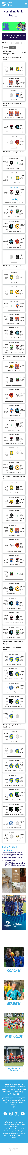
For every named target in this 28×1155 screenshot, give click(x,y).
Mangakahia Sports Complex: (11, 74)
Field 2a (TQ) (19, 86)
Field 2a (19, 827)
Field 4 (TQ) (20, 202)
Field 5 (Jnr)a (18, 637)
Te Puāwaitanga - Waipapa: (11, 770)
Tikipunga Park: (11, 216)
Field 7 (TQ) (17, 216)
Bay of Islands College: (11, 691)
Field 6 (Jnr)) (20, 132)
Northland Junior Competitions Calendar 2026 (14, 36)
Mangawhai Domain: (11, 231)
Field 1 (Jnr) (20, 579)
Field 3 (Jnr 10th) (20, 814)
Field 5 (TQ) (18, 168)
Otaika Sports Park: (11, 551)
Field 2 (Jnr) (17, 430)
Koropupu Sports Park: (11, 168)
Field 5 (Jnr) (20, 443)
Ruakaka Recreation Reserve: (11, 132)
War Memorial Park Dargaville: (11, 401)
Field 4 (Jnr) (17, 415)
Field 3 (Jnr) (19, 385)
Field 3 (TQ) (17, 182)
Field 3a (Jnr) (18, 551)
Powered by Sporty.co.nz (14, 1148)
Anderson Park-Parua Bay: (12, 370)
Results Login (21, 50)
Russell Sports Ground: (12, 756)
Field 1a (19, 370)
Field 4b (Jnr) (20, 770)
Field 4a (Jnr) (20, 785)
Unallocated (14, 99)
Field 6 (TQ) (18, 323)
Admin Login (15, 1150)
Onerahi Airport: (11, 296)
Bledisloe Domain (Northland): (11, 678)
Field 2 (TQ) (20, 74)
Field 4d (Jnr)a (20, 799)
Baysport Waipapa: (11, 664)
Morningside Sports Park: (11, 86)
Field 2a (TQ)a (19, 117)
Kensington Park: (11, 182)
